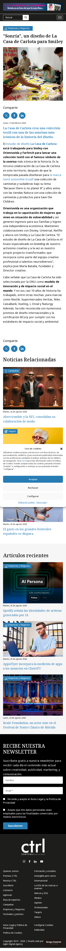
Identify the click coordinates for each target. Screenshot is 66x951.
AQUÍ (23, 460)
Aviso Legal (41, 502)
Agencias (7, 894)
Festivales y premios (13, 914)
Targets (38, 912)
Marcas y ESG (41, 893)
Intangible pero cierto (45, 875)
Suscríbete (8, 885)
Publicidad (39, 929)
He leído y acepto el (32, 800)
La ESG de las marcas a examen (46, 887)
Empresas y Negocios (14, 909)
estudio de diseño (18, 144)
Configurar (33, 496)
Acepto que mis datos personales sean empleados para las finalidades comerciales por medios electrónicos (30, 813)
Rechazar (33, 487)
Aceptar (33, 479)
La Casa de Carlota (43, 144)
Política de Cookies (26, 502)
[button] (61, 448)
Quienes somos (11, 871)
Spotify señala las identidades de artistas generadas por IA (32, 612)
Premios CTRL (10, 875)
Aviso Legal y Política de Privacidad (15, 926)
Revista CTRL (9, 880)
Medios (38, 897)
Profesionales (41, 907)
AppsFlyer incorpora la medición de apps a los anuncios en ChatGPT (32, 666)
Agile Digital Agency (13, 944)
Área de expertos (11, 899)
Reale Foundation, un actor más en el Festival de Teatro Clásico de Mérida (29, 725)
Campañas (8, 904)
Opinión (38, 902)
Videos (37, 917)
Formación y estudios (45, 871)
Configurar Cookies (43, 925)
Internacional (40, 880)
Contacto (8, 890)
